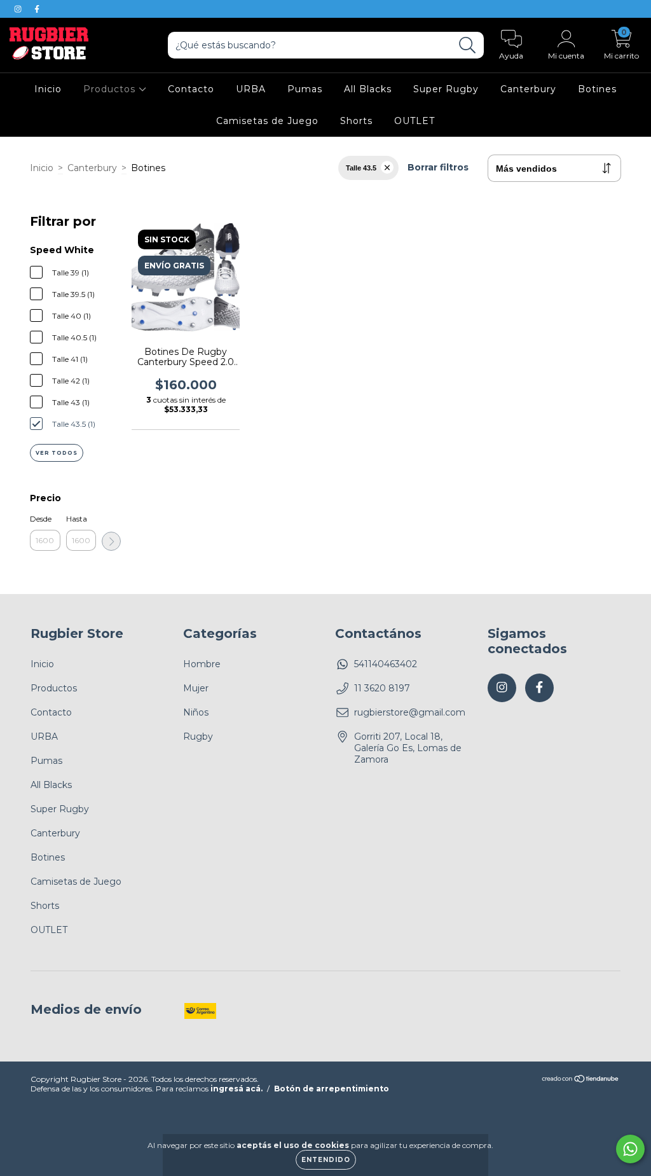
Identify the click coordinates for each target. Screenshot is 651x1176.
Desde (40, 518)
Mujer (196, 688)
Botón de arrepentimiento (331, 1088)
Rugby (198, 736)
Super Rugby (446, 89)
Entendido (325, 1160)
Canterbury (528, 89)
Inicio (48, 89)
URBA (251, 89)
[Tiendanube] (580, 1080)
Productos (111, 89)
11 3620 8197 (382, 688)
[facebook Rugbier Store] (37, 9)
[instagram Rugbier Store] (19, 9)
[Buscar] (468, 45)
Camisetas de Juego (267, 121)
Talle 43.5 (361, 168)
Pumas (304, 89)
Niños (196, 712)
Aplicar (111, 541)
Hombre (202, 664)
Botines (597, 89)
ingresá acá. (236, 1088)
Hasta (76, 518)
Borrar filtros (438, 167)
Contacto (191, 89)
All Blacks (368, 89)
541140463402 (385, 664)
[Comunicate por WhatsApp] (630, 1149)
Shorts (356, 121)
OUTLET (414, 121)
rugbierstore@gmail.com (409, 712)
